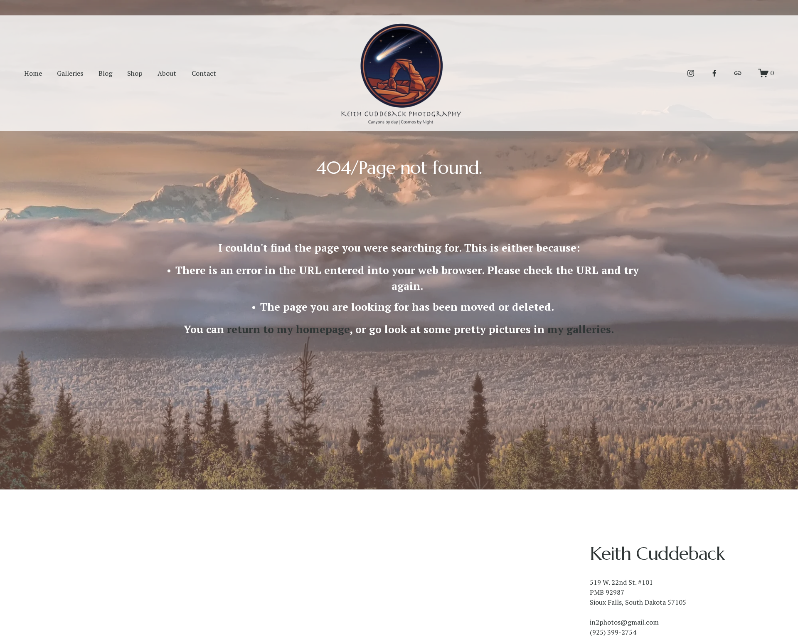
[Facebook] (714, 73)
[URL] (738, 73)
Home (33, 73)
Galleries (70, 73)
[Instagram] (691, 73)
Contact (204, 73)
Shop (135, 73)
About (167, 73)
